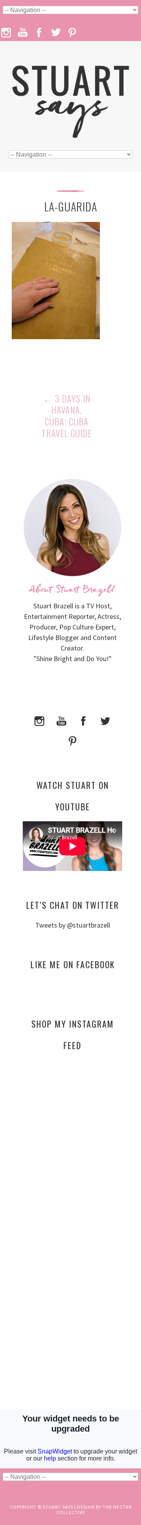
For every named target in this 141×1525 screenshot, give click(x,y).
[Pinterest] (72, 740)
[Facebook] (83, 720)
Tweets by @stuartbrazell (72, 925)
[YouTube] (61, 720)
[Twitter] (105, 720)
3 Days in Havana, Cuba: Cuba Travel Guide (67, 416)
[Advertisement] (72, 1132)
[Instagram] (39, 720)
